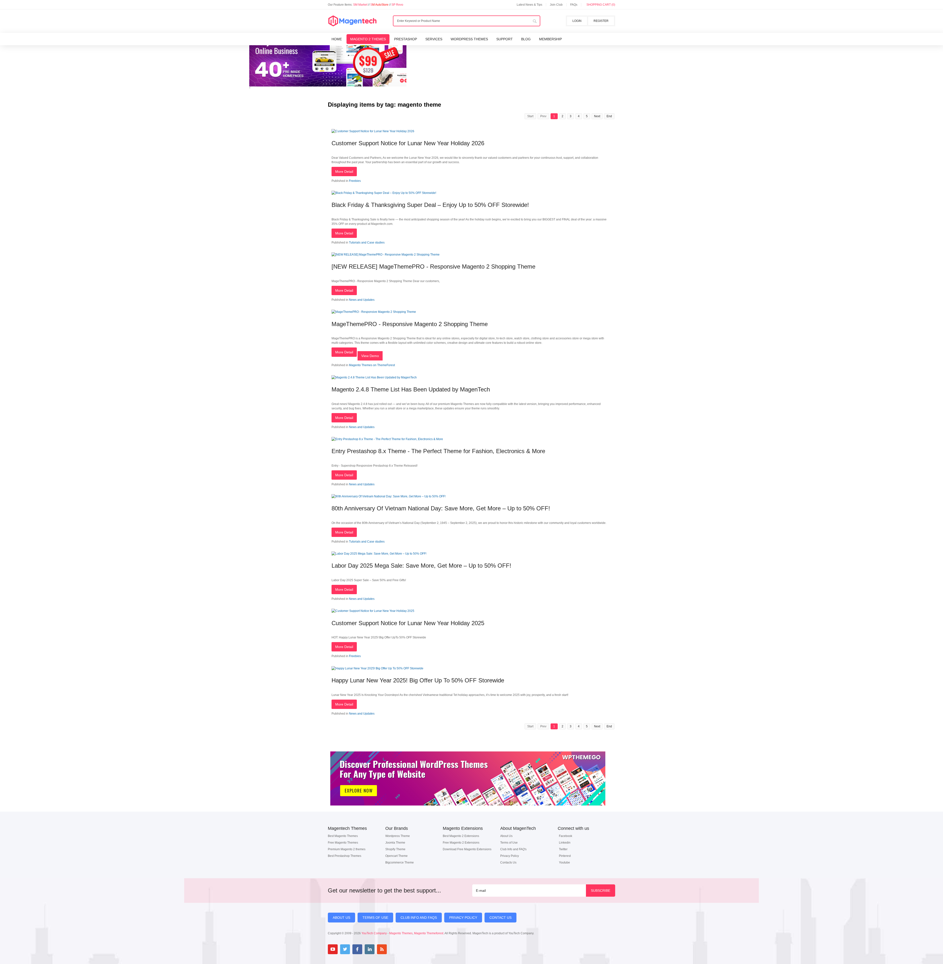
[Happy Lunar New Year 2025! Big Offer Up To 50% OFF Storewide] (377, 668)
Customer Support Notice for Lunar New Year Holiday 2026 (408, 143)
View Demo (370, 356)
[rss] (382, 949)
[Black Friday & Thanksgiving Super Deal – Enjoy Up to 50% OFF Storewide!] (384, 193)
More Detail (344, 171)
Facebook (565, 836)
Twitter (563, 849)
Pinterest (565, 856)
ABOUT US (341, 918)
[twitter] (345, 949)
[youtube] (333, 949)
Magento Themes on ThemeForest (372, 365)
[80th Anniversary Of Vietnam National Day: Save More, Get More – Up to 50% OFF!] (388, 496)
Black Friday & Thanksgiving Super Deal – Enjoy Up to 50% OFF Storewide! (430, 204)
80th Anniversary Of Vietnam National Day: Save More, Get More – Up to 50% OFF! (441, 508)
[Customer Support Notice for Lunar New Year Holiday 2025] (373, 611)
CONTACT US (500, 918)
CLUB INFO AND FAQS (419, 918)
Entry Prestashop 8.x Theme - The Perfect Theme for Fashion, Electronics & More (438, 451)
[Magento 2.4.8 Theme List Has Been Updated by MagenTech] (374, 377)
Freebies (355, 181)
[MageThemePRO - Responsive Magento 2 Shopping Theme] (374, 312)
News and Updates (361, 300)
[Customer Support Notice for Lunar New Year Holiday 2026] (373, 131)
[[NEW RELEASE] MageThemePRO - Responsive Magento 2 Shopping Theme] (386, 254)
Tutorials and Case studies (367, 242)
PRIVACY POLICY (463, 918)
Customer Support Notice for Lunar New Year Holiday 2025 (408, 623)
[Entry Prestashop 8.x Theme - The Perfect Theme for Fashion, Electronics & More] (387, 439)
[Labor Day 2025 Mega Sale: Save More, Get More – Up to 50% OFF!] (379, 553)
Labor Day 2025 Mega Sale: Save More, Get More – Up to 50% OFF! (421, 565)
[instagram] (394, 949)
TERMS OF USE (375, 918)
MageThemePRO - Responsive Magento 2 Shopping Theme (410, 324)
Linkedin (564, 842)
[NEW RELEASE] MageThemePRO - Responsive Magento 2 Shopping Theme (433, 266)
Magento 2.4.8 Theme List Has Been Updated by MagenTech (411, 389)
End (609, 116)
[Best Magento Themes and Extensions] (352, 21)
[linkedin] (369, 949)
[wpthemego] (467, 810)
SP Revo (397, 4)
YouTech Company (374, 933)
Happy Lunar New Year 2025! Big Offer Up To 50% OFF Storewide (418, 680)
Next (597, 116)
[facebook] (357, 949)
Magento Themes (401, 933)
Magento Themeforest (428, 933)
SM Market (360, 4)
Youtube (564, 862)
